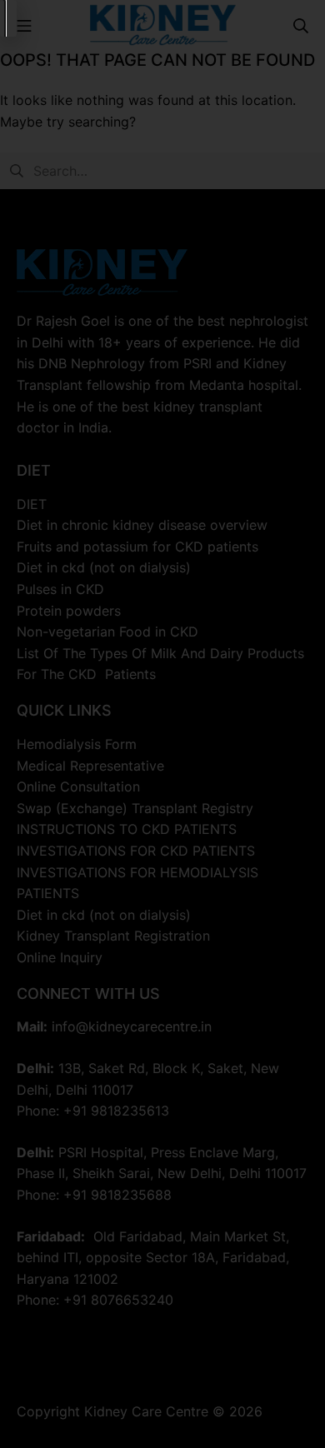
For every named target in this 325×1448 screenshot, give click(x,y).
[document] (162, 724)
